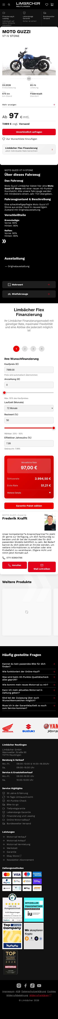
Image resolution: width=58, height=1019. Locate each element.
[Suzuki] (28, 728)
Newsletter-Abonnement (20, 860)
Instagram (19, 985)
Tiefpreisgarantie (16, 808)
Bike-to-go (13, 804)
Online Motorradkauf (18, 819)
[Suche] (8, 4)
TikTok (32, 985)
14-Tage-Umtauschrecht (20, 797)
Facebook (25, 985)
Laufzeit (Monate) (14, 402)
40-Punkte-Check (16, 800)
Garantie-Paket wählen (29, 505)
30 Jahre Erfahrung (17, 793)
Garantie (11, 852)
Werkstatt (12, 848)
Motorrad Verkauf (16, 836)
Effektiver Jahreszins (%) (17, 437)
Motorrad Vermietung (18, 844)
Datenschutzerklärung (33, 991)
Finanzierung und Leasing (21, 816)
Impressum (8, 991)
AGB (18, 991)
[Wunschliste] (46, 4)
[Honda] (7, 728)
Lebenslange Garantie (19, 812)
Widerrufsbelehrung (17, 995)
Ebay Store (13, 856)
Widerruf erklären (39, 995)
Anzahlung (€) (12, 379)
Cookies (51, 991)
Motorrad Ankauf (16, 840)
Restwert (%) (11, 414)
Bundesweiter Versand (19, 823)
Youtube (39, 985)
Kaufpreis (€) (11, 364)
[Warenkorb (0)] (52, 4)
